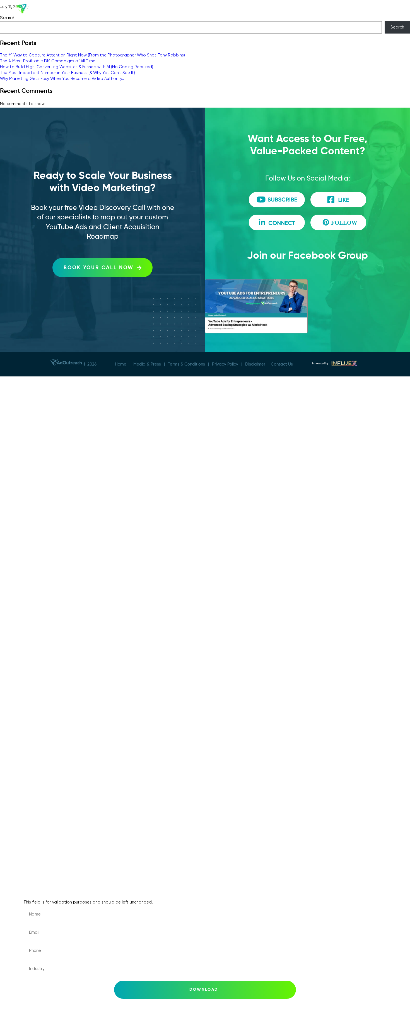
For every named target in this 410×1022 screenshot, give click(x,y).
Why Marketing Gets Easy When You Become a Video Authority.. (62, 78)
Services (169, 9)
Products (229, 9)
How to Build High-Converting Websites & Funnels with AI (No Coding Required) (76, 66)
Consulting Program (52, 495)
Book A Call (42, 428)
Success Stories (137, 9)
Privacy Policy (225, 364)
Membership (200, 9)
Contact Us (282, 364)
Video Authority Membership (62, 512)
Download (203, 989)
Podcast (311, 9)
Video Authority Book (53, 562)
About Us (105, 9)
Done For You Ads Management (65, 479)
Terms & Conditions (186, 364)
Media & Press (281, 9)
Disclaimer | (258, 364)
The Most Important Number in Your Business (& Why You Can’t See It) (67, 72)
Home (120, 364)
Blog (34, 780)
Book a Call (42, 680)
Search (397, 27)
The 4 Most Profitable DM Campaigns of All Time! (48, 60)
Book (254, 9)
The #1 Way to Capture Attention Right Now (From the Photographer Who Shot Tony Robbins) (92, 55)
